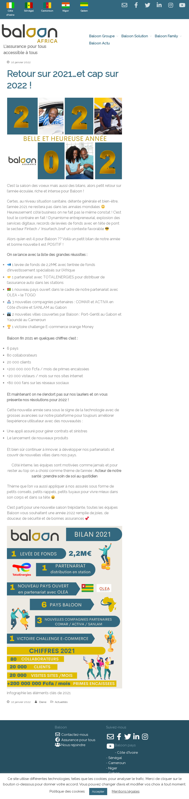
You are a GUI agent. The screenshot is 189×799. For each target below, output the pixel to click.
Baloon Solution (134, 36)
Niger (112, 768)
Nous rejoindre (72, 745)
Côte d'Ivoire (127, 752)
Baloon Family (166, 36)
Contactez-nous (74, 735)
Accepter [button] (98, 791)
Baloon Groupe (102, 36)
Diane (42, 702)
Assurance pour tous (77, 740)
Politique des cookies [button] (67, 791)
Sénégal (115, 758)
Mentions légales (125, 791)
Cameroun (117, 763)
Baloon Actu (99, 43)
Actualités (61, 702)
